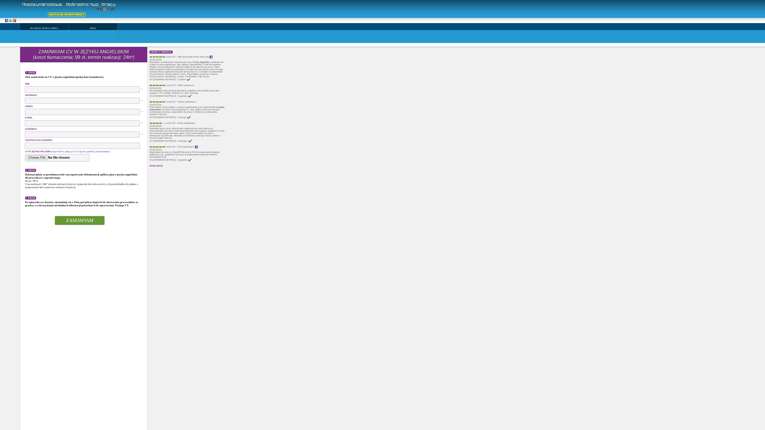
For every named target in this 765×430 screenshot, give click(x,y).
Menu (93, 28)
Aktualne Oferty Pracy (44, 28)
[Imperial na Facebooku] (6, 20)
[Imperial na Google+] (10, 20)
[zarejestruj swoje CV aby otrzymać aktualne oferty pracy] (34, 14)
